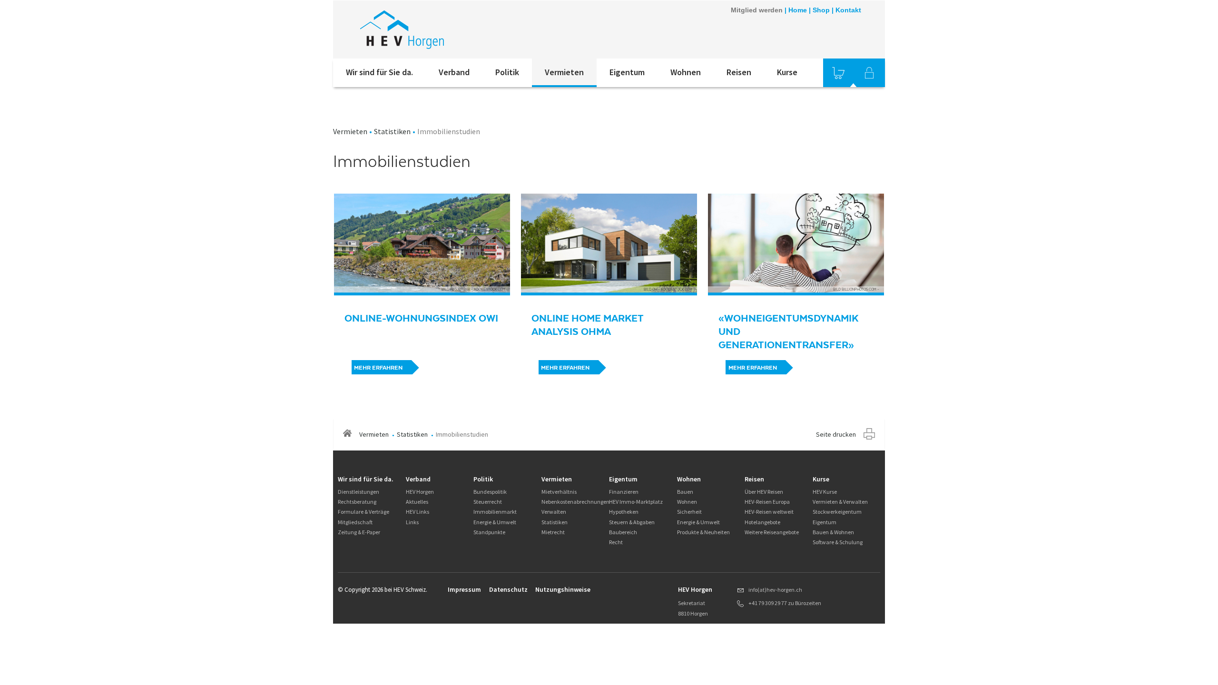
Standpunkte (489, 532)
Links (412, 522)
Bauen (685, 491)
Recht (616, 542)
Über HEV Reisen (764, 491)
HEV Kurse (825, 491)
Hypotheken (623, 511)
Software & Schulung (838, 542)
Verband (454, 72)
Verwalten (553, 511)
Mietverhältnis (559, 491)
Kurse (787, 72)
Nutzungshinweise (562, 589)
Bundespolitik (490, 491)
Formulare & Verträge (363, 511)
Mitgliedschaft (355, 522)
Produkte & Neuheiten (703, 532)
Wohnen (685, 72)
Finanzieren (623, 491)
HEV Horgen (420, 491)
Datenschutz (508, 589)
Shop (821, 10)
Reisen (739, 72)
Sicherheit (689, 511)
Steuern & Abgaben (632, 522)
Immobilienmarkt (495, 511)
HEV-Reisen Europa (767, 501)
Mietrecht (553, 532)
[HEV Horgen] (461, 29)
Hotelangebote (762, 522)
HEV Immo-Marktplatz (636, 501)
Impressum (464, 589)
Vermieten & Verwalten (840, 501)
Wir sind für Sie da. (379, 72)
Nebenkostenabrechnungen (575, 501)
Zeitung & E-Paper (359, 532)
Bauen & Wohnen (833, 532)
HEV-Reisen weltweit (769, 511)
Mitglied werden (757, 10)
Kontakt (848, 10)
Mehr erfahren (378, 367)
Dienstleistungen (358, 491)
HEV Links (417, 511)
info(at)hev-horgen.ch (775, 589)
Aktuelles (417, 501)
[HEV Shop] (838, 73)
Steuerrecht (487, 501)
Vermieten (564, 72)
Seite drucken (836, 434)
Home (797, 10)
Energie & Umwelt (494, 522)
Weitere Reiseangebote (772, 532)
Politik (507, 72)
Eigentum (627, 72)
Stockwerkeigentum (837, 511)
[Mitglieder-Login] (869, 73)
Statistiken (392, 131)
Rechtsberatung (357, 501)
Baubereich (623, 532)
